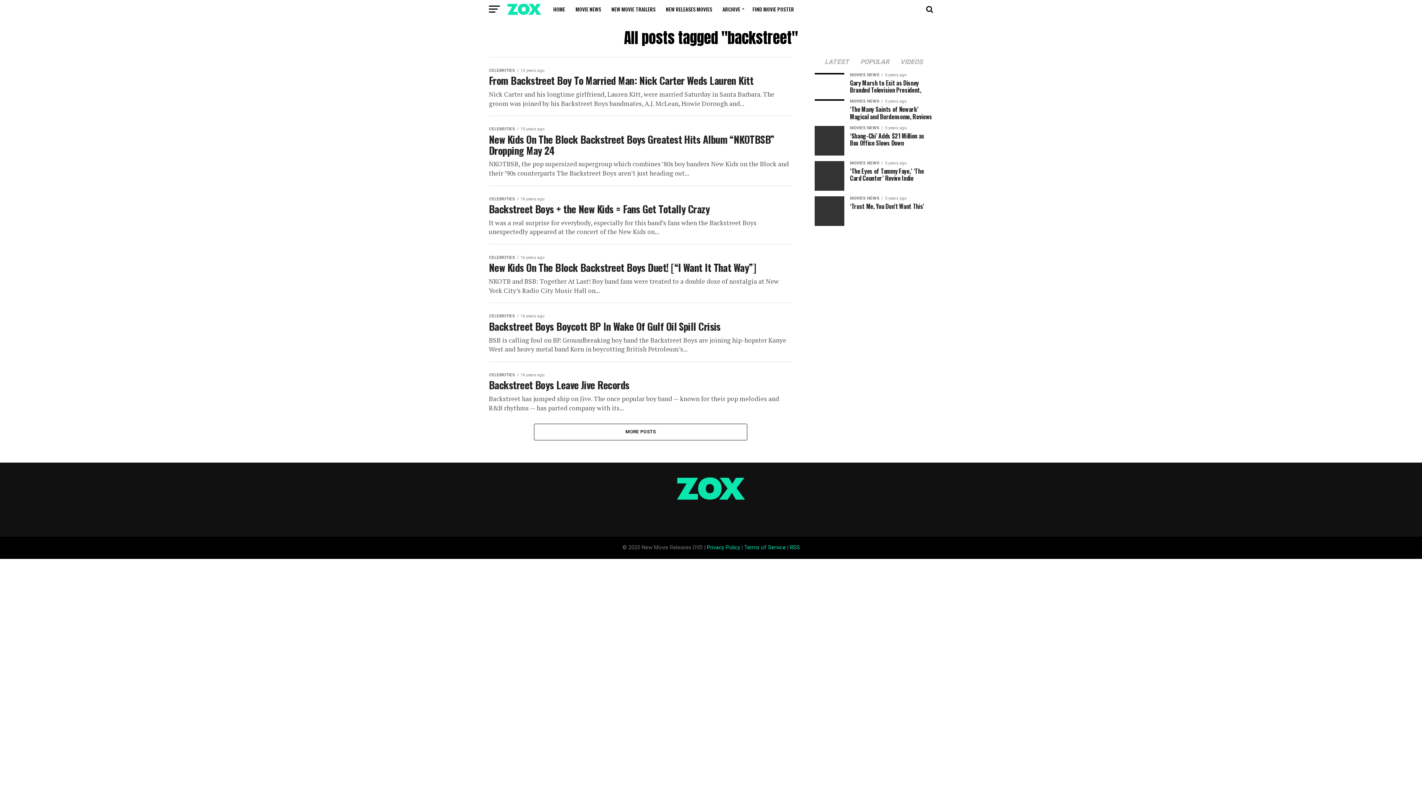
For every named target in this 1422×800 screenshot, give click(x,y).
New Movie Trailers (633, 9)
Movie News (588, 9)
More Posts (640, 431)
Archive (731, 9)
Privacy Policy (723, 547)
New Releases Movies (689, 9)
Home (559, 9)
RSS (795, 547)
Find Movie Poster (773, 9)
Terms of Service (765, 547)
